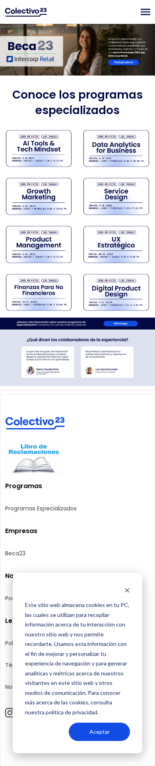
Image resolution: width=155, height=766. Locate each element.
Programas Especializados (41, 508)
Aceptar (99, 731)
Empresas (21, 530)
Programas (23, 486)
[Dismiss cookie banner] (127, 590)
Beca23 (15, 553)
